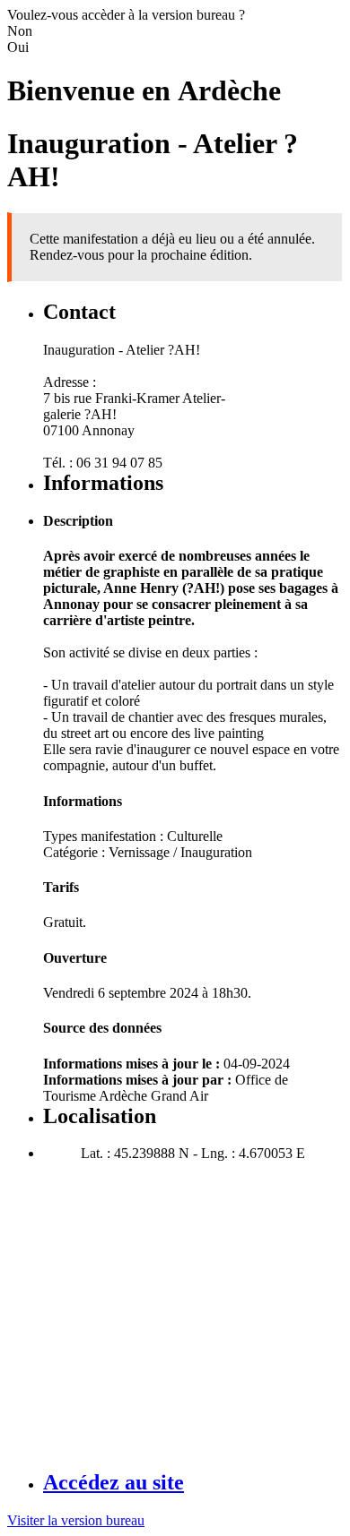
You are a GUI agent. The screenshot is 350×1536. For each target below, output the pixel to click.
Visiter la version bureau (75, 1520)
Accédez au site (113, 1482)
